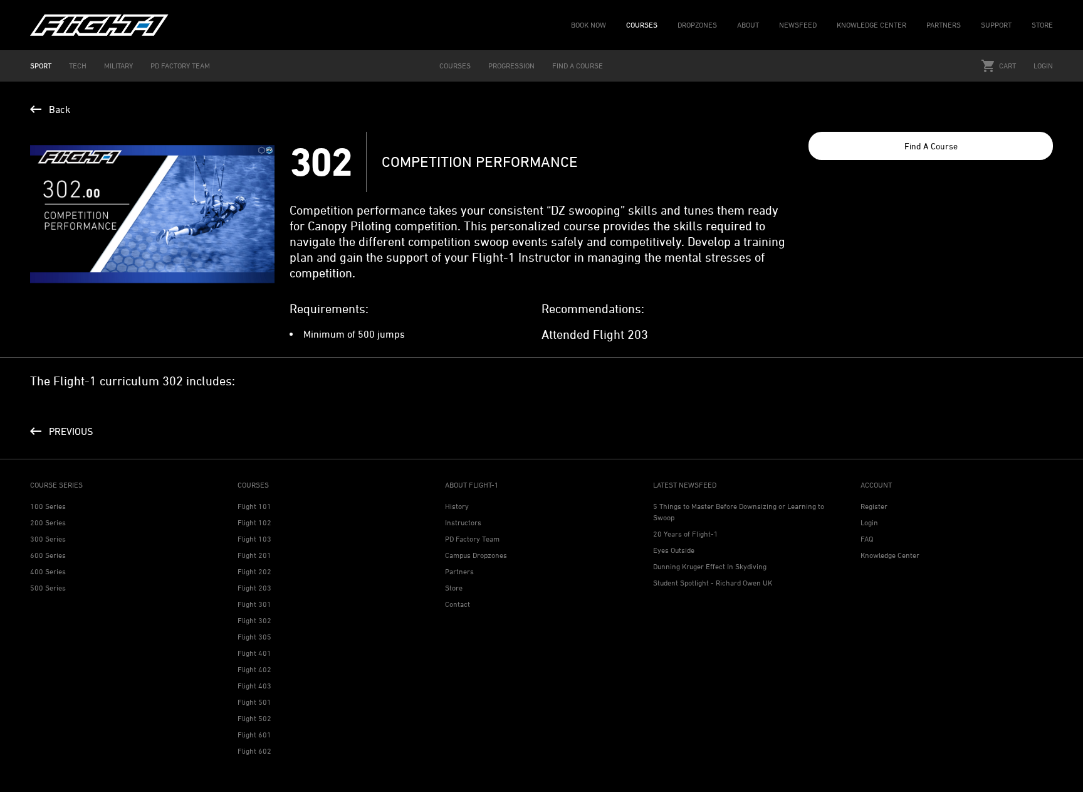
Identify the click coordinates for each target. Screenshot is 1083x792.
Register (874, 506)
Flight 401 (254, 653)
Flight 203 (254, 587)
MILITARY (118, 65)
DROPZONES (697, 24)
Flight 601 (254, 734)
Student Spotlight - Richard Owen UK (712, 582)
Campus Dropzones (476, 555)
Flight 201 (254, 555)
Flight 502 (254, 718)
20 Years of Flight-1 (685, 533)
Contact (457, 604)
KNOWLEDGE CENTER (871, 24)
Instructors (463, 522)
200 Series (48, 522)
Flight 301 (254, 604)
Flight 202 (254, 571)
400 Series (48, 571)
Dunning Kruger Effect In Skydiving (709, 566)
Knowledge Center (890, 555)
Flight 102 (254, 522)
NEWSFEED (798, 24)
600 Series (48, 555)
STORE (1042, 24)
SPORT (40, 65)
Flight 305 (254, 636)
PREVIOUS (71, 431)
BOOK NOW (588, 24)
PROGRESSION (511, 65)
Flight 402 (254, 669)
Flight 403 (254, 685)
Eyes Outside (673, 550)
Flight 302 (254, 620)
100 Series (48, 506)
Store (454, 587)
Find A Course (931, 146)
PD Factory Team (472, 538)
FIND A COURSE (577, 65)
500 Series (48, 587)
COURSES (641, 24)
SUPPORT (996, 24)
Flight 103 (254, 538)
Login (1043, 65)
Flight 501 (254, 702)
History (457, 506)
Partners (459, 571)
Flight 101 (254, 506)
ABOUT (748, 24)
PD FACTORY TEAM (180, 65)
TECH (77, 65)
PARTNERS (943, 24)
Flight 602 (254, 751)
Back (59, 109)
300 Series (48, 538)
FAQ (867, 538)
